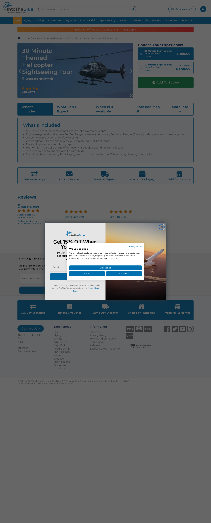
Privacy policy (135, 246)
